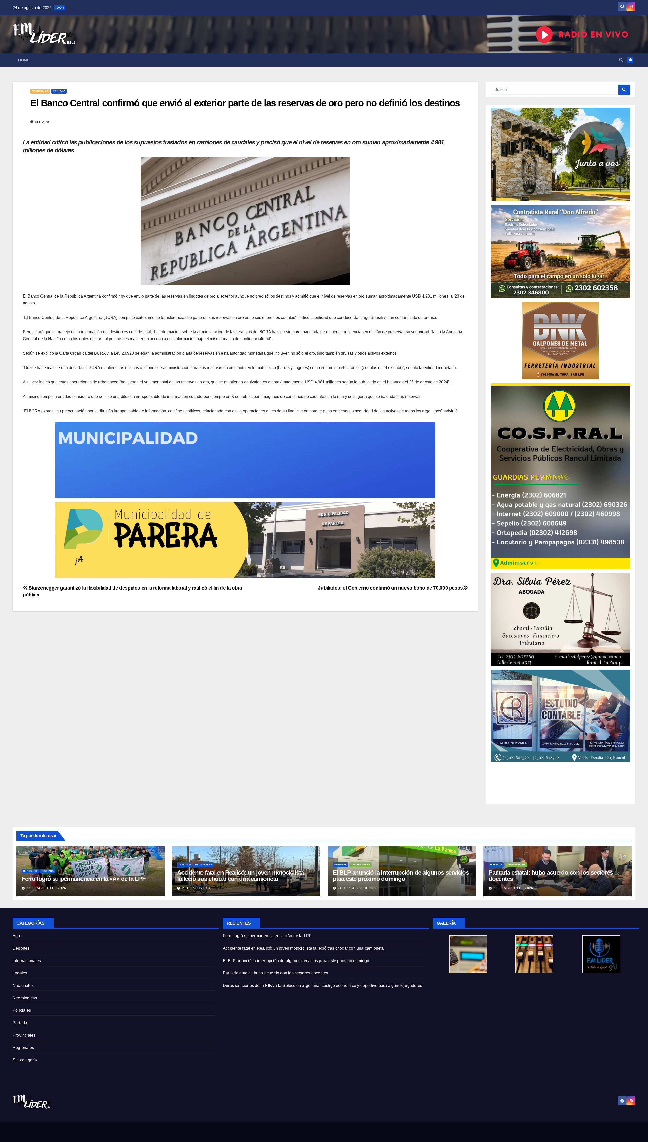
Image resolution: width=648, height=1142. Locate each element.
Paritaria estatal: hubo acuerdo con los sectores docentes (551, 875)
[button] (621, 60)
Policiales (22, 1010)
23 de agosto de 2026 (46, 888)
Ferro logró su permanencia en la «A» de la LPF (84, 878)
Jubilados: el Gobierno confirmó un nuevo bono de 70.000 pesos (390, 588)
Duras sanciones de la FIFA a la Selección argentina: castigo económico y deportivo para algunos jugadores (322, 985)
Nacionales (40, 91)
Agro (17, 936)
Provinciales (360, 864)
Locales (20, 973)
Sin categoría (25, 1060)
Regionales (203, 864)
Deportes (30, 871)
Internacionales (27, 961)
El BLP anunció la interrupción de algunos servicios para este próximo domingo (401, 875)
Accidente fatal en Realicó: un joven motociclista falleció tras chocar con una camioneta (240, 875)
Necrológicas (25, 998)
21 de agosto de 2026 (202, 888)
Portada (59, 91)
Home (23, 60)
